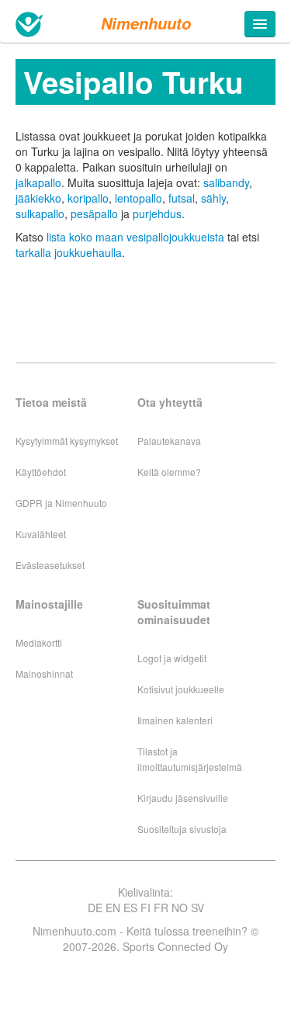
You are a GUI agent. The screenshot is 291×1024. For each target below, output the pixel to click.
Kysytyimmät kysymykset (67, 440)
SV (197, 907)
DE (95, 907)
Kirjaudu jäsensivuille (182, 797)
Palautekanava (169, 440)
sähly (213, 198)
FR (161, 907)
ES (130, 907)
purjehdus (157, 213)
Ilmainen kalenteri (175, 720)
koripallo (88, 198)
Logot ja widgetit (171, 658)
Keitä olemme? (169, 471)
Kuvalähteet (41, 533)
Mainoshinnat (44, 673)
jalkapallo (38, 182)
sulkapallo (40, 213)
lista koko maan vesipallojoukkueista (135, 237)
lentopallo (138, 198)
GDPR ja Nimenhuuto (61, 502)
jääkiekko (38, 198)
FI (145, 907)
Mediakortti (39, 642)
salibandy (226, 182)
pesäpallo (94, 213)
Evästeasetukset (50, 564)
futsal (181, 198)
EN (113, 907)
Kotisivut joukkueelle (180, 689)
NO (179, 907)
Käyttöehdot (41, 471)
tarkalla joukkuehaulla (69, 252)
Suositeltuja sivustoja (182, 828)
